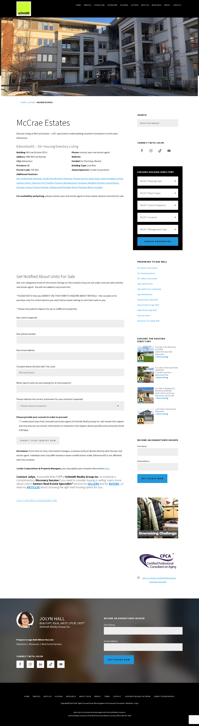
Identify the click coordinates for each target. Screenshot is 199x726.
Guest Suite (94, 178)
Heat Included (108, 178)
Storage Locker (23, 187)
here (107, 468)
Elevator (68, 178)
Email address (143, 461)
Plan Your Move (143, 315)
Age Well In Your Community (149, 289)
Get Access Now (152, 478)
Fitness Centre (80, 178)
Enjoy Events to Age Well (148, 305)
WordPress (129, 703)
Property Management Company (70, 182)
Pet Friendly (47, 182)
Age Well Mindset (144, 294)
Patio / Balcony (32, 182)
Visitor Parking (79, 187)
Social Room (112, 182)
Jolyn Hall (52, 619)
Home (23, 102)
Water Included (94, 187)
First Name (142, 446)
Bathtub (37, 178)
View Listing (162, 357)
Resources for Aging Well (148, 320)
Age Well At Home (145, 283)
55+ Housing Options (146, 273)
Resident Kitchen (96, 182)
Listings (31, 102)
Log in (136, 703)
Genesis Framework (117, 703)
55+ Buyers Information (147, 268)
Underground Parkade (60, 187)
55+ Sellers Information (147, 278)
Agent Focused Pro (84, 703)
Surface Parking (40, 187)
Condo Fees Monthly (52, 178)
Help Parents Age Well (146, 310)
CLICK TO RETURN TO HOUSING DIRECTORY (36, 500)
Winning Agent (99, 703)
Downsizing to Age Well (147, 299)
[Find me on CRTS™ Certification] (157, 578)
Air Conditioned (24, 178)
